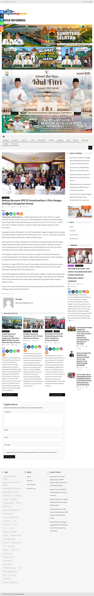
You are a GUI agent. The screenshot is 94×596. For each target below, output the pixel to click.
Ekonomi (75, 140)
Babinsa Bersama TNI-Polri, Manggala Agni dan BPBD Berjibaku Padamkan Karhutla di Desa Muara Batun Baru (80, 161)
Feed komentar (74, 235)
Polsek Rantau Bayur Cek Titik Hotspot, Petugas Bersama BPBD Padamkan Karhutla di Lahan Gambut (80, 187)
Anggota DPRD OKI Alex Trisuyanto (9, 478)
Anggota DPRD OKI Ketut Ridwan (12, 488)
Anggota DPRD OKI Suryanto (10, 492)
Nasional (6, 140)
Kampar (11, 528)
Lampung (5, 535)
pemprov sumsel (7, 553)
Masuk (71, 227)
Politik (68, 140)
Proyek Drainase (7, 561)
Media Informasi (14, 20)
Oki (4, 546)
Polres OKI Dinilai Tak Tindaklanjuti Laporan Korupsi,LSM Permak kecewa (11, 395)
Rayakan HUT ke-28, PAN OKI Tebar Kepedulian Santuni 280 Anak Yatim (79, 169)
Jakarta (15, 524)
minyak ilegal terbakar (9, 539)
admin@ (15, 207)
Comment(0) (24, 207)
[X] (7, 214)
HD (15, 521)
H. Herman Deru (7, 521)
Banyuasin (6, 198)
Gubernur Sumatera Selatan (10, 517)
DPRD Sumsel (6, 506)
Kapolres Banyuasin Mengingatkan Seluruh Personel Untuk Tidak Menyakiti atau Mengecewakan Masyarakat (84, 359)
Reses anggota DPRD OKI (10, 571)
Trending (73, 245)
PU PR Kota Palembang (9, 568)
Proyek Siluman (7, 564)
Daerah (24, 140)
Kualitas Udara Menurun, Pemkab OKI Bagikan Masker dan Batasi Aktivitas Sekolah (80, 177)
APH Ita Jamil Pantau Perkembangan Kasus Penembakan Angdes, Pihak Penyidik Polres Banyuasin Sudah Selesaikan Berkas (84, 380)
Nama (7, 430)
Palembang (79, 266)
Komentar (8, 412)
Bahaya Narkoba (7, 496)
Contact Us (14, 144)
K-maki (5, 528)
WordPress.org (74, 239)
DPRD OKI (18, 503)
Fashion (71, 266)
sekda (4, 575)
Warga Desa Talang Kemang (10, 582)
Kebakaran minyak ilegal (9, 532)
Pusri (19, 568)
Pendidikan (60, 140)
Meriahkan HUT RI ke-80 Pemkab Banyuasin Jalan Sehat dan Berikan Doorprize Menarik (54, 337)
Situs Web (7, 445)
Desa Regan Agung (8, 503)
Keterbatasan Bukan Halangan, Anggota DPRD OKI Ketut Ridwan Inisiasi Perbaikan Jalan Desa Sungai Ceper (80, 197)
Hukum (33, 140)
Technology (84, 140)
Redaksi (5, 144)
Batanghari (14, 499)
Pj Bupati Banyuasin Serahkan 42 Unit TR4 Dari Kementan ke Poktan (33, 336)
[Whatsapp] (14, 214)
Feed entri (72, 231)
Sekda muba (12, 575)
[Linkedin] (10, 214)
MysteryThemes (20, 594)
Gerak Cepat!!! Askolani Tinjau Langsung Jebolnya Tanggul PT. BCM (58, 395)
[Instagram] (18, 214)
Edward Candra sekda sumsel (11, 510)
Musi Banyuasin (16, 543)
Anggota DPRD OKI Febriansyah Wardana (11, 484)
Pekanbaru (6, 550)
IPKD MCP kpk (6, 524)
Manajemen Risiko (16, 535)
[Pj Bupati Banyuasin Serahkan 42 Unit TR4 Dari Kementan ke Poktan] (33, 322)
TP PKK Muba (6, 579)
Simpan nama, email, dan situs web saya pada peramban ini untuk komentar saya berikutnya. (31, 452)
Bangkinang (18, 496)
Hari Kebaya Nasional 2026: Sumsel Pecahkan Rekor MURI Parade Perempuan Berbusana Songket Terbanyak (80, 274)
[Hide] (0, 34)
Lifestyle (51, 140)
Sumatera (15, 140)
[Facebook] (3, 214)
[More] (21, 214)
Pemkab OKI (15, 550)
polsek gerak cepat (8, 557)
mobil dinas (6, 543)
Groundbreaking (7, 514)
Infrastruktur (42, 140)
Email (6, 437)
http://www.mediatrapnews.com (24, 303)
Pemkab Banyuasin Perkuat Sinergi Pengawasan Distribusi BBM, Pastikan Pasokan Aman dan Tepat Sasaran (11, 338)
